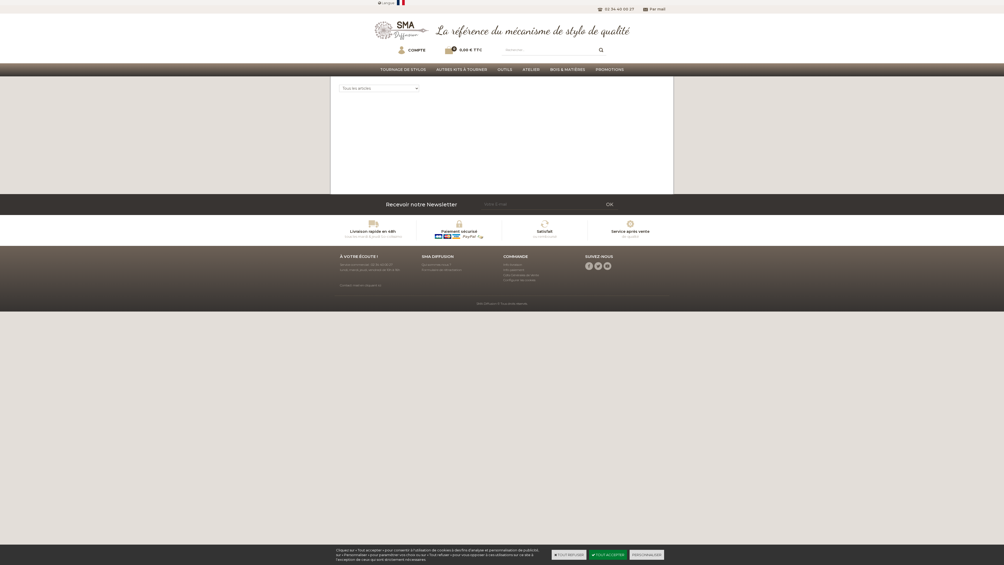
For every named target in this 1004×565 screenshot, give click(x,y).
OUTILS (505, 69)
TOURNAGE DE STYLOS (403, 69)
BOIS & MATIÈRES (567, 69)
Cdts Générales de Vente (521, 275)
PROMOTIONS (610, 69)
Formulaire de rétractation (442, 270)
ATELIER (531, 69)
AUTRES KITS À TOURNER (461, 69)
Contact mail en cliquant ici (360, 285)
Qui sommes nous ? (436, 265)
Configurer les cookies (519, 280)
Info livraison (512, 265)
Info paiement (513, 270)
